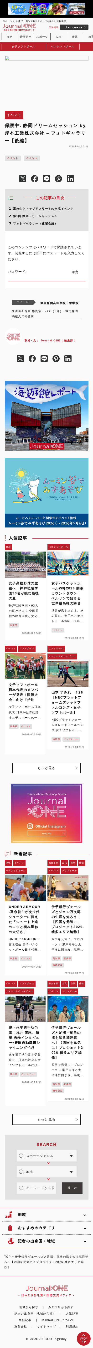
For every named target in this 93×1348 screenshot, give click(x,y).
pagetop (83, 1340)
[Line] (46, 179)
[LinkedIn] (70, 179)
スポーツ (42, 36)
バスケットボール (62, 46)
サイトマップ (46, 1326)
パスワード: (18, 272)
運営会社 (20, 1326)
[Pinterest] (58, 179)
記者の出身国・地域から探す (35, 1313)
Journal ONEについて (57, 1320)
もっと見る (46, 768)
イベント (13, 158)
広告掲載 (54, 27)
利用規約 (72, 1326)
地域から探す (28, 1307)
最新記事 (26, 36)
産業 (75, 36)
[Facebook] (35, 179)
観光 (9, 36)
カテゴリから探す (61, 1307)
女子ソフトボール (23, 46)
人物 (59, 36)
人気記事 (72, 1313)
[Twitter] (23, 179)
